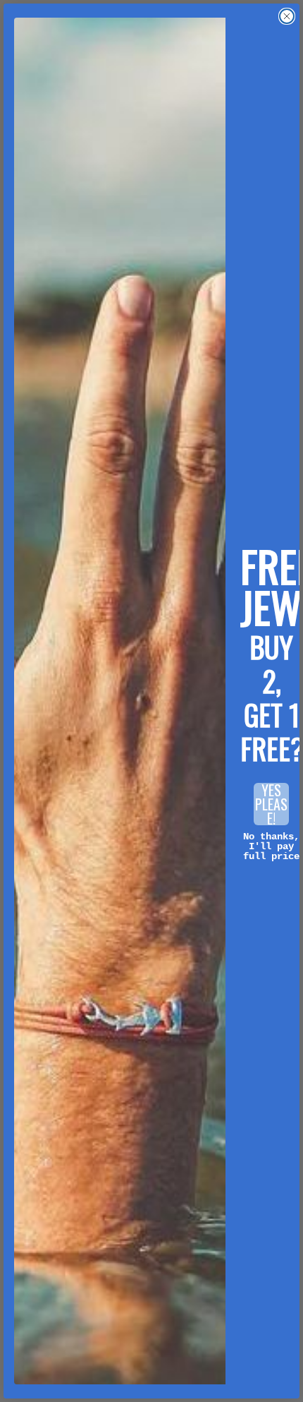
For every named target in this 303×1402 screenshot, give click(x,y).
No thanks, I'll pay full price (271, 846)
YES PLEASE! (271, 804)
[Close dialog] (287, 16)
